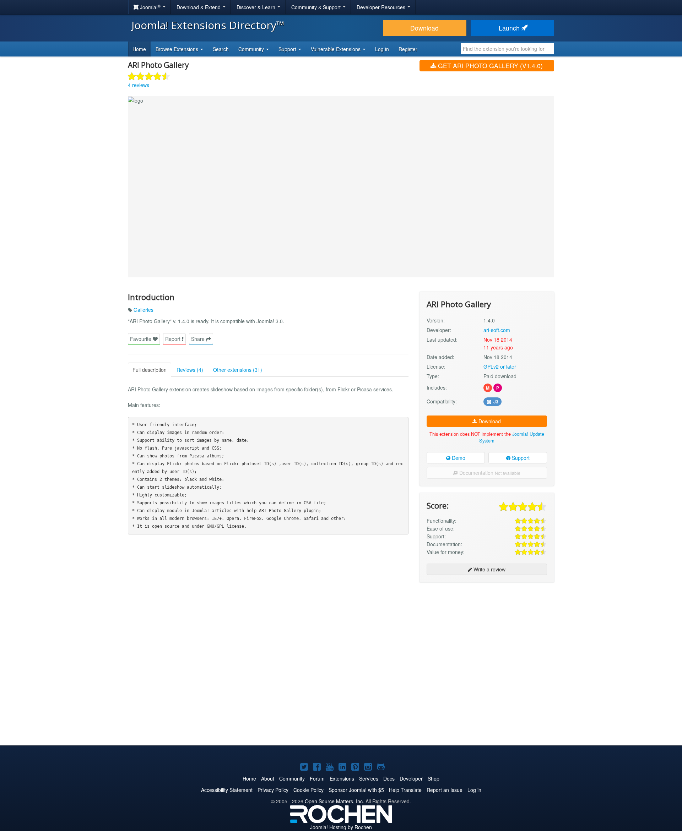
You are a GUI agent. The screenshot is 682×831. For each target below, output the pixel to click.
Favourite (141, 338)
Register (408, 49)
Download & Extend (199, 7)
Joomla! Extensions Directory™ (208, 25)
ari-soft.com (496, 329)
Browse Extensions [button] (178, 49)
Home (139, 49)
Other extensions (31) (237, 369)
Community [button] (251, 49)
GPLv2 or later (499, 366)
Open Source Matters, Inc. (334, 801)
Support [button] (288, 49)
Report (173, 338)
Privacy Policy (273, 789)
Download (424, 27)
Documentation (489, 472)
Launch (510, 27)
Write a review (488, 569)
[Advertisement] (487, 633)
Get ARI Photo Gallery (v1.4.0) (489, 65)
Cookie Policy (308, 789)
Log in (382, 49)
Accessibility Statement (227, 789)
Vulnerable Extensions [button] (336, 49)
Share (198, 338)
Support (520, 457)
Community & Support (316, 7)
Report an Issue (444, 789)
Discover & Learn (257, 7)
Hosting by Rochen (341, 827)
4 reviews (138, 84)
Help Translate (405, 789)
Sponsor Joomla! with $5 (356, 789)
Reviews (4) (190, 369)
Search (221, 49)
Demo (457, 457)
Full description (149, 369)
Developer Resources (382, 7)
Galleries (143, 309)
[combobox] (507, 48)
